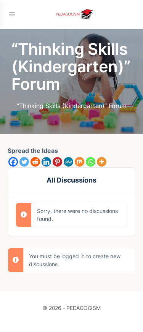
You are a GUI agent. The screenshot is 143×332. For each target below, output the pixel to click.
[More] (101, 162)
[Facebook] (13, 162)
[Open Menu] (12, 14)
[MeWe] (68, 162)
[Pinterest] (57, 162)
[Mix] (79, 162)
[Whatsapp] (90, 162)
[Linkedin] (46, 162)
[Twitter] (24, 162)
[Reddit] (35, 162)
